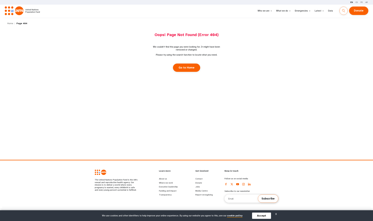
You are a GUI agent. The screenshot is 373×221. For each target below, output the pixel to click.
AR (366, 2)
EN (351, 2)
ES (357, 2)
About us (163, 178)
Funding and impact (167, 190)
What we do (282, 10)
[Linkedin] (249, 184)
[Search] (343, 11)
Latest (318, 10)
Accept (261, 215)
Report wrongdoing (204, 194)
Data (330, 10)
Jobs (197, 186)
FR (361, 2)
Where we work (166, 182)
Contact (199, 178)
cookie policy (234, 215)
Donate (359, 10)
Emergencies (301, 10)
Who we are (263, 10)
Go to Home (187, 67)
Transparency (165, 194)
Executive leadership (168, 186)
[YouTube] (237, 184)
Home (10, 23)
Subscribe (268, 198)
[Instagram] (243, 184)
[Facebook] (226, 184)
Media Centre (201, 190)
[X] (232, 184)
